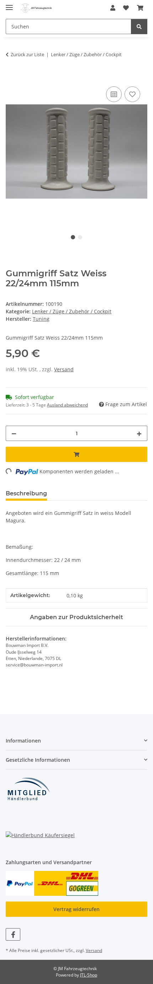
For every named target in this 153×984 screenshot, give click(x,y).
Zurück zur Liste (27, 54)
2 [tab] (80, 237)
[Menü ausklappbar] (9, 4)
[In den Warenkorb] (11, 77)
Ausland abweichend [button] (67, 405)
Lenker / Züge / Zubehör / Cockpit (71, 311)
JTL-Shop (88, 975)
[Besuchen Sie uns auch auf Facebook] (13, 934)
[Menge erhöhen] (139, 433)
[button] (112, 8)
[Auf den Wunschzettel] (132, 94)
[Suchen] (139, 26)
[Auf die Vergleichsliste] (114, 94)
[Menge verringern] (14, 433)
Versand (64, 369)
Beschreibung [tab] (26, 493)
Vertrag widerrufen (76, 909)
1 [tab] (73, 237)
